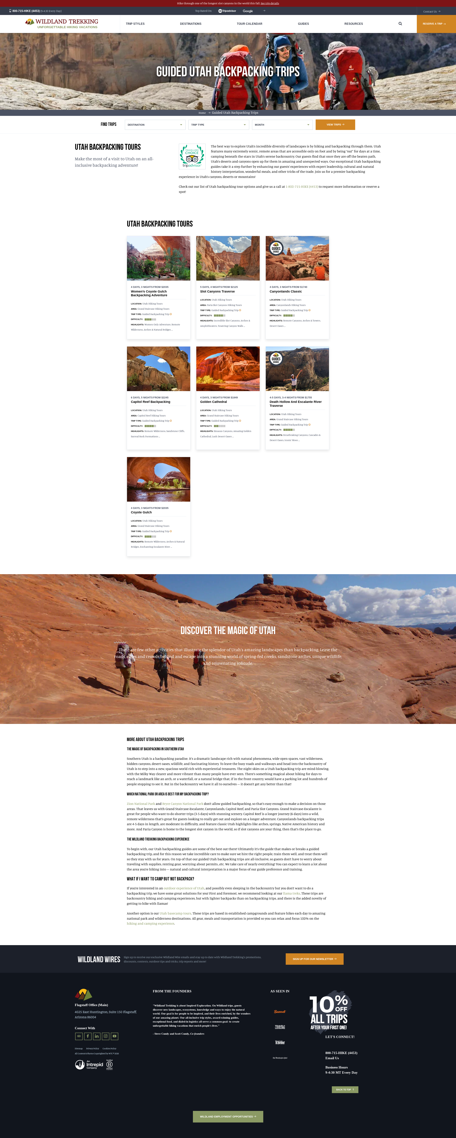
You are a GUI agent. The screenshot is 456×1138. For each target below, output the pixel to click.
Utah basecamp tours (175, 913)
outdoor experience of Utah (184, 888)
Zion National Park (141, 803)
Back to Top (343, 1089)
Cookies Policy (109, 1048)
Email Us (332, 1058)
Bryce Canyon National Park (182, 803)
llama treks (291, 893)
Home (202, 112)
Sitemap (79, 1048)
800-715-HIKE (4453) (26, 10)
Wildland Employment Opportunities (226, 1116)
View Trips (334, 124)
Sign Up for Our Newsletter (313, 959)
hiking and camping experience (150, 923)
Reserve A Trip (432, 23)
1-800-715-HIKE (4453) (302, 186)
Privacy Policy (92, 1048)
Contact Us (430, 11)
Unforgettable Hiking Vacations (67, 27)
